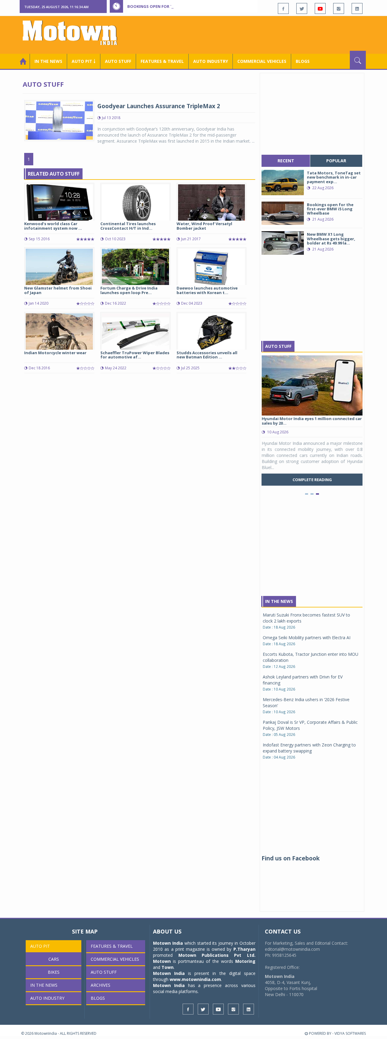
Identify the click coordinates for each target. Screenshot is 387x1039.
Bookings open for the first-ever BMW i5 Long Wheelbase (189, 6)
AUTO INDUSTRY (210, 61)
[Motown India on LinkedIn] (357, 8)
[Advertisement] (256, 34)
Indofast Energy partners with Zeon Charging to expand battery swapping (309, 748)
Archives (100, 985)
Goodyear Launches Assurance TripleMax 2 (158, 106)
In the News (48, 61)
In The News (279, 601)
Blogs (303, 61)
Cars (53, 959)
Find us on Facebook (291, 858)
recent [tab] (286, 160)
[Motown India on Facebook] (283, 8)
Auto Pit (40, 946)
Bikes (54, 972)
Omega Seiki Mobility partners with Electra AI (306, 637)
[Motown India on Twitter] (301, 8)
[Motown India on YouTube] (320, 8)
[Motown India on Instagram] (338, 8)
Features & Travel (162, 61)
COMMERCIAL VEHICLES (261, 61)
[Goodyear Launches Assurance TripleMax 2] (59, 120)
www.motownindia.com (195, 979)
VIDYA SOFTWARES (350, 1033)
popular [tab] (336, 160)
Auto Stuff (118, 61)
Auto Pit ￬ (84, 61)
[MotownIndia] (74, 32)
